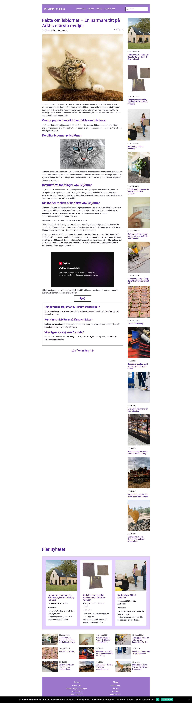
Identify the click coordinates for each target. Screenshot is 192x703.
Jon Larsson (62, 31)
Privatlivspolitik (167, 699)
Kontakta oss (109, 9)
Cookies (99, 9)
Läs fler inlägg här (82, 350)
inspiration (52, 607)
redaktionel (118, 30)
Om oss (91, 9)
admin (65, 603)
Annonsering (81, 9)
